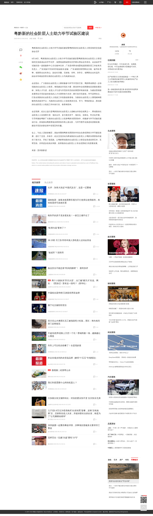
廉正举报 (105, 512)
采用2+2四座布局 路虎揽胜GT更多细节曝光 (123, 397)
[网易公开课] (102, 2)
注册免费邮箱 (135, 2)
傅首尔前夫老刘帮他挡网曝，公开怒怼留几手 (123, 266)
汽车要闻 (111, 377)
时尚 (127, 460)
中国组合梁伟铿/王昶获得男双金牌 (64, 293)
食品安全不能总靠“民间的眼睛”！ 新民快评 (68, 268)
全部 (136, 60)
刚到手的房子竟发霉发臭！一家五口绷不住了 (69, 215)
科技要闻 (111, 332)
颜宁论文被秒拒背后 (57, 305)
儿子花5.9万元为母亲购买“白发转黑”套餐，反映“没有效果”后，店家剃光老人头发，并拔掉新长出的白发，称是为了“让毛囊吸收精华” (74, 413)
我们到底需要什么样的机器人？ (62, 382)
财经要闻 (111, 283)
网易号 (22, 27)
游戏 (109, 460)
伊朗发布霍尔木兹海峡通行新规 (119, 304)
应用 (12, 2)
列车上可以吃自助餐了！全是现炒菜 (64, 345)
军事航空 (134, 460)
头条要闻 (111, 131)
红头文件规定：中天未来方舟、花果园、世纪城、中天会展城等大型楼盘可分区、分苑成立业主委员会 (123, 66)
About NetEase (48, 512)
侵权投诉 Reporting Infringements (118, 512)
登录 (127, 2)
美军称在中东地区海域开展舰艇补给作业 (122, 497)
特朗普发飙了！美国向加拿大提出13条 (121, 308)
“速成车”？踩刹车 (56, 252)
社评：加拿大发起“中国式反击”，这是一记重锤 (69, 187)
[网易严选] (109, 2)
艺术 (115, 460)
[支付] (115, 2)
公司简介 (55, 512)
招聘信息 (67, 512)
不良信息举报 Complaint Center (93, 512)
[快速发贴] (21, 50)
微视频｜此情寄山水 (61, 370)
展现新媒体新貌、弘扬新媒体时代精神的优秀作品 (123, 47)
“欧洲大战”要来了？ (57, 228)
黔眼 (34, 38)
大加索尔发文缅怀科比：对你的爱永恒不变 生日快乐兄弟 (74, 398)
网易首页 (6, 2)
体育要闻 (111, 184)
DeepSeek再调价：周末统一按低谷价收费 (122, 357)
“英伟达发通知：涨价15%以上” (119, 352)
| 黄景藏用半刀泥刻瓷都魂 (119, 448)
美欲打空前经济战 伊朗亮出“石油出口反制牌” (123, 492)
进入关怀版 (27, 2)
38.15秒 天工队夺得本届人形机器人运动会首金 (69, 240)
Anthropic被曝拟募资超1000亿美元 (120, 367)
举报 (100, 38)
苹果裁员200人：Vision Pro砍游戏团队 (121, 362)
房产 (121, 460)
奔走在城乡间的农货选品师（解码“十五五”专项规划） (72, 358)
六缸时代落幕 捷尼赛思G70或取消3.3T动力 (123, 413)
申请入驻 (97, 27)
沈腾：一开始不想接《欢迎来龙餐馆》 (121, 257)
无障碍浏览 (19, 2)
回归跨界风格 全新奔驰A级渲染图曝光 (121, 409)
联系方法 (61, 512)
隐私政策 (80, 512)
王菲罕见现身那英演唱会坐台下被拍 (120, 262)
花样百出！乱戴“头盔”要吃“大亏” (63, 437)
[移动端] (95, 2)
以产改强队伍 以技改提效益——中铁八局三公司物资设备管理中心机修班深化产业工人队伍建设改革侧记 (123, 79)
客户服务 (74, 512)
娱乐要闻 (111, 237)
